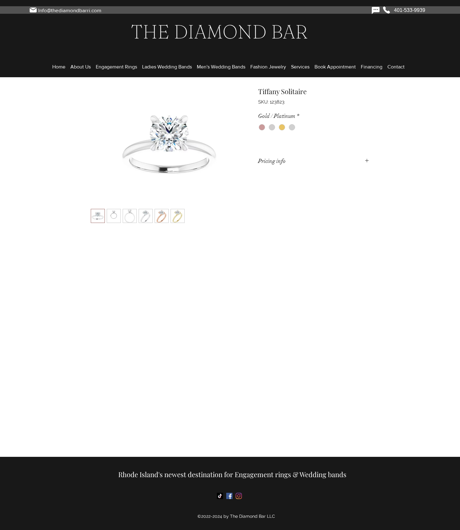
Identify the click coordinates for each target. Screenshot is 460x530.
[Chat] (375, 10)
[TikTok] (220, 496)
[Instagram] (239, 496)
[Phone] (386, 10)
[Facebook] (229, 496)
